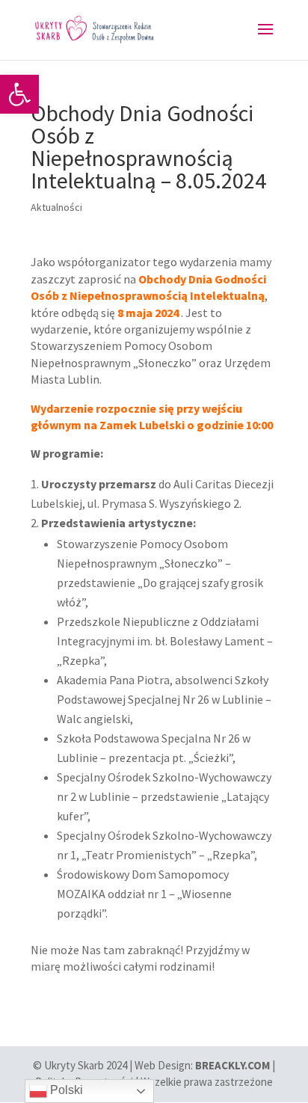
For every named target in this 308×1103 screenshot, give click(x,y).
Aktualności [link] (56, 207)
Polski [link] (65, 1090)
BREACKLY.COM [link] (232, 1065)
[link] (19, 94)
